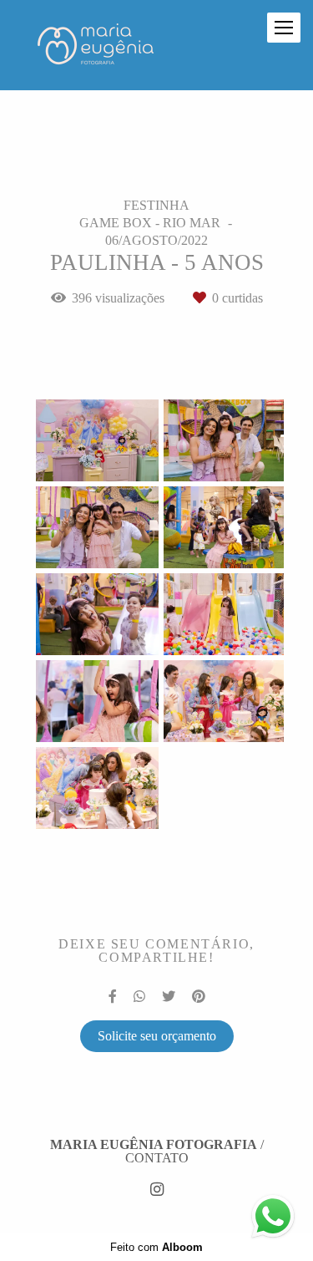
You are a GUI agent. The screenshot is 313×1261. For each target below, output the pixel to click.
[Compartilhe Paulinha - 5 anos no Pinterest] (198, 996)
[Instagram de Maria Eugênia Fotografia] (157, 1190)
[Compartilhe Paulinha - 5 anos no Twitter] (168, 996)
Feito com (156, 1247)
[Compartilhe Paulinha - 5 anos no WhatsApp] (139, 996)
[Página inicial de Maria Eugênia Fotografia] (95, 45)
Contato (157, 1158)
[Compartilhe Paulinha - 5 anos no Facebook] (113, 996)
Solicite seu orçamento (157, 1036)
